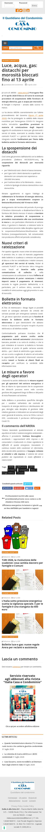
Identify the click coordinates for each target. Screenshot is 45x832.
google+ (20, 488)
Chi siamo (23, 797)
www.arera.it (23, 92)
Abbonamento (14, 800)
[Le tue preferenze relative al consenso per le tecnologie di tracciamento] (4, 828)
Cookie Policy (28, 806)
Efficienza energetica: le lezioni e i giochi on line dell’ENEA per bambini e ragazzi (20, 506)
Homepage (12, 797)
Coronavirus (23, 470)
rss (38, 488)
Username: (8, 3)
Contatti (32, 800)
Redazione (6, 557)
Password (23, 3)
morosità (20, 473)
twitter (28, 484)
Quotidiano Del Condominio (13, 85)
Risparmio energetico (10, 60)
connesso (16, 666)
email (30, 488)
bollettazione (21, 467)
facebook (8, 488)
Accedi (24, 800)
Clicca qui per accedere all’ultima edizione (22, 726)
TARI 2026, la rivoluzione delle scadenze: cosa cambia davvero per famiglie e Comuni (22, 562)
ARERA (11, 467)
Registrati (32, 797)
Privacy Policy (17, 806)
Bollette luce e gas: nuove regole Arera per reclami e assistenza (20, 646)
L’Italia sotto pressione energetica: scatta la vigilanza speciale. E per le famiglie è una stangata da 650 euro (22, 605)
